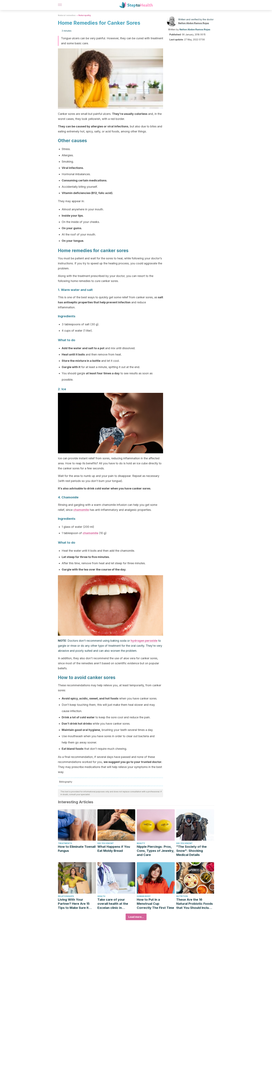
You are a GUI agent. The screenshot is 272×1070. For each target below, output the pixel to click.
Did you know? (105, 843)
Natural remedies (67, 15)
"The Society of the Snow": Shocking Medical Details (191, 851)
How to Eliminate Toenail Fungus (77, 849)
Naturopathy (84, 15)
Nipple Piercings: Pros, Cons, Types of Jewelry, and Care (155, 851)
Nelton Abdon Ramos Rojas (193, 23)
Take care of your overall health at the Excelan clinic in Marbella (112, 904)
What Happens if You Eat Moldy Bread (113, 849)
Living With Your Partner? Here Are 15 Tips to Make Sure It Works (74, 904)
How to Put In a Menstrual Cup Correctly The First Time (155, 904)
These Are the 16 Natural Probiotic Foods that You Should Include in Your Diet (194, 904)
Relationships (66, 896)
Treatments (65, 843)
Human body (143, 896)
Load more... (136, 916)
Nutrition (182, 896)
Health (101, 896)
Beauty (141, 843)
